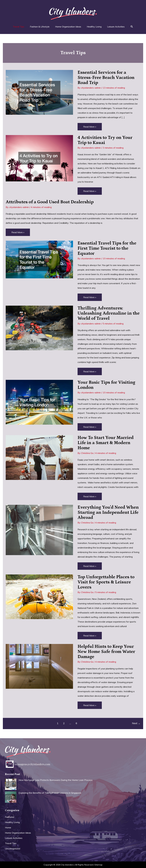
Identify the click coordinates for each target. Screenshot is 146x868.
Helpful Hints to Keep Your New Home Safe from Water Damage (106, 651)
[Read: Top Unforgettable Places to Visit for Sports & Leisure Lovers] (39, 596)
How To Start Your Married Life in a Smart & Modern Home (106, 442)
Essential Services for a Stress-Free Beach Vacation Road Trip (106, 77)
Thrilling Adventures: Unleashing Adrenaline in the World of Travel (109, 313)
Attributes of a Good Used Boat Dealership (50, 202)
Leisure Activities (13, 838)
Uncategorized (12, 848)
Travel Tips (10, 843)
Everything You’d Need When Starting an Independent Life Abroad (108, 512)
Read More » (89, 127)
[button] (131, 26)
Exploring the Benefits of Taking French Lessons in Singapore (50, 792)
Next (136, 723)
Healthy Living (12, 822)
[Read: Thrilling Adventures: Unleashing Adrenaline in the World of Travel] (39, 327)
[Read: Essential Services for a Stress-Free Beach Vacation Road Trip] (39, 92)
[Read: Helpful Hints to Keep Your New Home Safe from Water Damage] (39, 666)
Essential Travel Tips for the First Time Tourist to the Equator (107, 248)
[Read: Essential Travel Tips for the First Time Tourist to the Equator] (39, 259)
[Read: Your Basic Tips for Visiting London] (39, 401)
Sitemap (99, 864)
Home (8, 827)
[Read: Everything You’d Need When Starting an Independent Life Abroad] (39, 529)
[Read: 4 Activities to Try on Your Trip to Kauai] (39, 158)
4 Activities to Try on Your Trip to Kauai (105, 140)
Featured (9, 817)
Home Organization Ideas (18, 832)
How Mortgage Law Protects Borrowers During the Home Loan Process (56, 780)
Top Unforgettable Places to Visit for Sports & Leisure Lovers (106, 582)
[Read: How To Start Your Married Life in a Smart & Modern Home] (39, 457)
